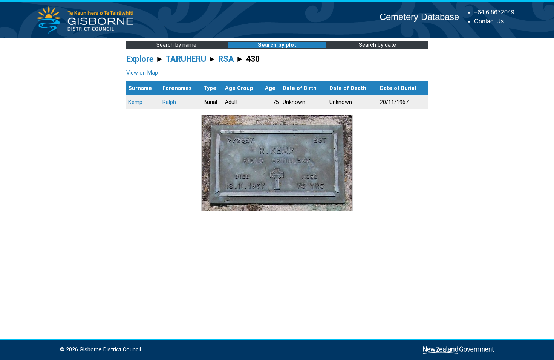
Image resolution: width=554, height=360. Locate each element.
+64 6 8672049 (494, 12)
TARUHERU (185, 59)
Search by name (176, 45)
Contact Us (489, 21)
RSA (226, 59)
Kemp (135, 102)
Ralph (169, 102)
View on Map (142, 73)
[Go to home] (87, 34)
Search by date (377, 45)
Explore (140, 59)
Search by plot (277, 45)
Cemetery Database (419, 17)
